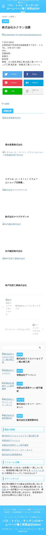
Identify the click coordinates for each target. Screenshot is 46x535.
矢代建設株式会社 (13, 251)
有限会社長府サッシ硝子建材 (15, 445)
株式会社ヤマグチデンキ (17, 216)
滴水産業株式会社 (13, 144)
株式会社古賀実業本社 (27, 420)
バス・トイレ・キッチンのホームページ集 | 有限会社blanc (23, 8)
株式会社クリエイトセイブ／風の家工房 (20, 435)
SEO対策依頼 (17, 512)
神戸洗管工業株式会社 (16, 285)
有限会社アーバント (26, 375)
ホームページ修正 (25, 509)
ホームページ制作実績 (32, 512)
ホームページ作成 (9, 509)
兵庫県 (6, 104)
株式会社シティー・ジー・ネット (17, 449)
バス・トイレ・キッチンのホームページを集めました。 (23, 517)
